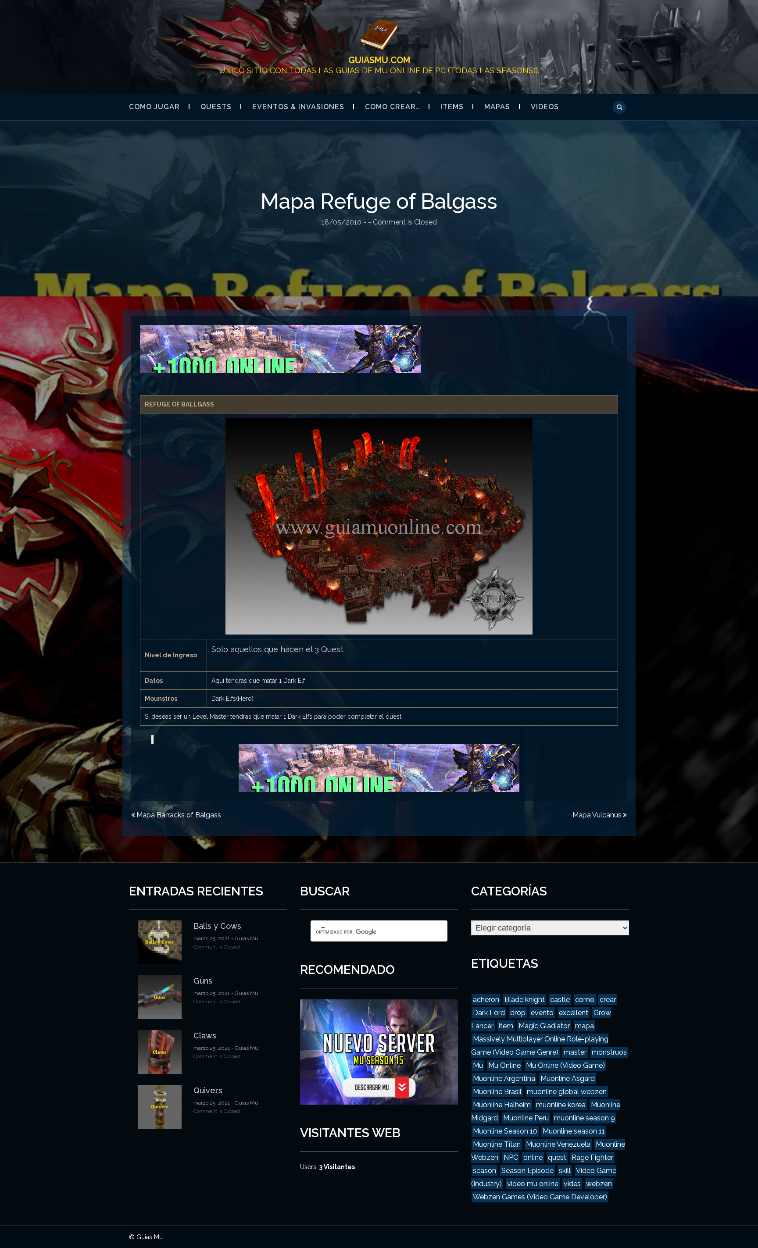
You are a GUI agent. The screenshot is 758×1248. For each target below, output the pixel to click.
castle (560, 999)
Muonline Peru (526, 1118)
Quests (216, 107)
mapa (584, 1026)
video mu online (532, 1184)
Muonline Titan (497, 1144)
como (584, 999)
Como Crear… (392, 107)
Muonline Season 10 (505, 1131)
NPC (511, 1157)
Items (452, 107)
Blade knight (524, 999)
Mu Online (504, 1065)
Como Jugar (154, 107)
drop (518, 1013)
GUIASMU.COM (379, 60)
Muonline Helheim (502, 1105)
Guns (202, 980)
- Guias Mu (244, 938)
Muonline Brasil (497, 1092)
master (575, 1052)
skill (565, 1170)
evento (542, 1013)
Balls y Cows (217, 926)
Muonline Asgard (567, 1078)
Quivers (207, 1090)
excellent (573, 1013)
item (506, 1026)
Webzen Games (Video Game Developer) (540, 1197)
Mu (478, 1065)
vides (572, 1184)
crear (608, 999)
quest (557, 1157)
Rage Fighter (592, 1157)
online (533, 1157)
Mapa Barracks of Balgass (178, 815)
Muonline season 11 (574, 1131)
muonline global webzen (567, 1092)
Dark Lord (489, 1013)
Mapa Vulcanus (597, 815)
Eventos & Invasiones (298, 107)
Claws (204, 1035)
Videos (545, 107)
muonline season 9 (584, 1118)
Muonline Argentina (504, 1078)
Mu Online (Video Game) (565, 1065)
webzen (599, 1184)
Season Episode (527, 1170)
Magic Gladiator (544, 1026)
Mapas (497, 107)
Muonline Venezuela (558, 1144)
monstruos (609, 1052)
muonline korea (561, 1105)
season (484, 1170)
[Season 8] (280, 348)
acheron (486, 999)
